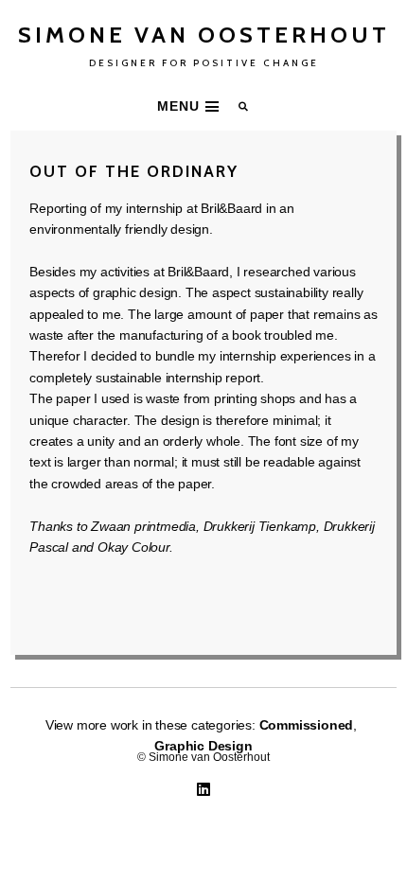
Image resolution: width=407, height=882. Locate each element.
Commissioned (306, 724)
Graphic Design (203, 745)
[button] (190, 106)
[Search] (244, 106)
